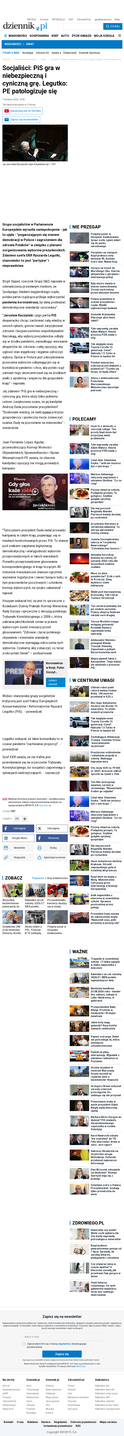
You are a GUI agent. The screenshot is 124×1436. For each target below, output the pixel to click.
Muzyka (50, 1409)
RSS (78, 1425)
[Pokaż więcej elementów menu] (119, 35)
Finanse (72, 1389)
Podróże (30, 1409)
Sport (29, 1401)
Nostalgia (27, 52)
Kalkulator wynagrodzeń (107, 1409)
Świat (30, 44)
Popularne (38, 878)
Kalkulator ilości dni (104, 1389)
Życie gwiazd (52, 1401)
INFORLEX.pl (58, 19)
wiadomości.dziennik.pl (25, 59)
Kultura (49, 1412)
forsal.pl (44, 19)
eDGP (5, 1393)
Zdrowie (30, 1405)
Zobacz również (52, 682)
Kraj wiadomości (57, 878)
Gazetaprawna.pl (11, 1389)
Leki (70, 1393)
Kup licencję (45, 805)
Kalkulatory (102, 1379)
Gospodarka (32, 1393)
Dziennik (6, 59)
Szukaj (115, 26)
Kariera (45, 1422)
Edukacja (50, 1393)
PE (17, 818)
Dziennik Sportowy (89, 52)
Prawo (71, 1385)
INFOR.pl (31, 19)
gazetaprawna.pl (103, 19)
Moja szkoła (52, 1397)
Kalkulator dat (102, 1385)
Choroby (72, 1401)
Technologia (32, 1389)
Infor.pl (6, 1385)
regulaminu (64, 1344)
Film (48, 1405)
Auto (28, 1385)
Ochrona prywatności (83, 1422)
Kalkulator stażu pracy (106, 1393)
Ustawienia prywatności (57, 1425)
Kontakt (8, 1422)
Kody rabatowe (53, 1389)
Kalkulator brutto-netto (107, 1405)
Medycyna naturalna (78, 1397)
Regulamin (60, 1422)
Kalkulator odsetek (104, 1401)
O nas (20, 1422)
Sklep (117, 19)
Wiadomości (13, 44)
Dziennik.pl (33, 1379)
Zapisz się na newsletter (24, 119)
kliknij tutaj (80, 1366)
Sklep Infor (8, 1409)
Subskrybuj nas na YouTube (25, 110)
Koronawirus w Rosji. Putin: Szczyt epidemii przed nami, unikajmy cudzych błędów (55, 667)
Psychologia (74, 1405)
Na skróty (8, 1379)
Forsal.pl (7, 1397)
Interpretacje (9, 1405)
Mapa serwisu (108, 1422)
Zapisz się (62, 1354)
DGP (71, 19)
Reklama (32, 1422)
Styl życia (72, 1409)
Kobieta (50, 1385)
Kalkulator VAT (102, 1397)
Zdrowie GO (42, 52)
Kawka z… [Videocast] (64, 52)
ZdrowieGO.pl (84, 19)
